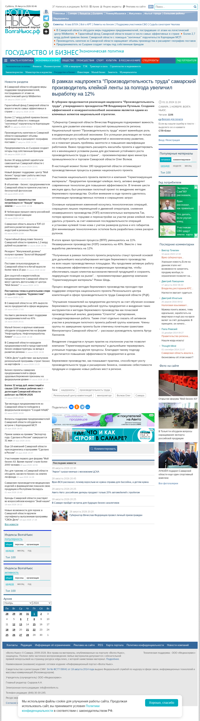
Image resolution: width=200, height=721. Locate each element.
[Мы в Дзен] (46, 31)
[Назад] (196, 187)
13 (20, 624)
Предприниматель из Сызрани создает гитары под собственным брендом (100, 44)
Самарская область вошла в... (178, 353)
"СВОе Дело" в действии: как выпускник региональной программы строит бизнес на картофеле (27, 361)
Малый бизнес (98, 72)
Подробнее (112, 659)
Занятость (112, 72)
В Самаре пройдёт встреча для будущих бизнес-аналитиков (85, 502)
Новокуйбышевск (116, 13)
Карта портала (114, 645)
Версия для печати (172, 119)
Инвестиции (83, 72)
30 (20, 614)
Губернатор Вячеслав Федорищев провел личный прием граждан (106, 515)
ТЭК (85, 66)
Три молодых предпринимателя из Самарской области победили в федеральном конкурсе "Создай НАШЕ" (27, 406)
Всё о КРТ (85, 24)
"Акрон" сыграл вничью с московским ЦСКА (75, 471)
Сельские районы (174, 13)
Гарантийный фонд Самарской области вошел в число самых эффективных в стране (129, 33)
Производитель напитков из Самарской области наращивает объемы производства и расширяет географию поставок (126, 40)
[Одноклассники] (76, 407)
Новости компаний (178, 645)
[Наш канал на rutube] (46, 25)
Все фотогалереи (168, 483)
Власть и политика (21, 60)
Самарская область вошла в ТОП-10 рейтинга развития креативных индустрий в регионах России (25, 227)
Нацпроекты (61, 18)
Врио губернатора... (173, 257)
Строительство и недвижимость (125, 66)
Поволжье (59, 13)
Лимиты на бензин (103, 24)
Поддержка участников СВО (131, 24)
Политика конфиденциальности (145, 645)
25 (7, 635)
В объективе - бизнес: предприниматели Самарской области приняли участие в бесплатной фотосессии (27, 187)
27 (20, 635)
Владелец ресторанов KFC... (177, 288)
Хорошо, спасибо (161, 702)
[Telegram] (82, 407)
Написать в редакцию (68, 6)
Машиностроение (52, 66)
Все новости (11, 524)
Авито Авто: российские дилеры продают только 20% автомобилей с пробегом (96, 492)
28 (7, 614)
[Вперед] (196, 235)
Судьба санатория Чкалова (164, 24)
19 (13, 629)
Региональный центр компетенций (73, 395)
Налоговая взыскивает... (175, 305)
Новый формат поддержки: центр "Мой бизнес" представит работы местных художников (26, 175)
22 (34, 629)
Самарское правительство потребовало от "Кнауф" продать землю (24, 202)
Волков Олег (123, 395)
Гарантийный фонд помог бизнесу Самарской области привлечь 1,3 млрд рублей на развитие (26, 242)
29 (13, 614)
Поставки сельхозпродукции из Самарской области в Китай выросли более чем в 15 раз (25, 266)
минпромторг (104, 395)
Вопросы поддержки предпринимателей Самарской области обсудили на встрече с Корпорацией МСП (27, 422)
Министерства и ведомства (38, 72)
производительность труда (95, 390)
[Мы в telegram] (46, 18)
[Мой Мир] (87, 407)
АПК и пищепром (72, 66)
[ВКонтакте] (71, 407)
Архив (95, 6)
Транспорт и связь (99, 66)
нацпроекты (68, 390)
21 (27, 629)
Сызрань (98, 13)
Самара (72, 13)
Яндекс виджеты (112, 6)
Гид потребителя (186, 60)
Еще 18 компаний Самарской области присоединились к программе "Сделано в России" (27, 449)
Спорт (100, 60)
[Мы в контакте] (46, 11)
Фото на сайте (169, 366)
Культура (111, 60)
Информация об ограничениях (53, 645)
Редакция (26, 645)
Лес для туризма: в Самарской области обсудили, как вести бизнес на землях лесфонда (26, 473)
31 (27, 614)
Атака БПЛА (71, 24)
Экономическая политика (101, 51)
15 (34, 624)
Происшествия (85, 60)
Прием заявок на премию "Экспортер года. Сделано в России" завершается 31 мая (26, 437)
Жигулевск (135, 13)
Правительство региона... (176, 336)
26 (13, 635)
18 (7, 629)
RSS (85, 6)
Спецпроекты (150, 60)
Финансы (37, 66)
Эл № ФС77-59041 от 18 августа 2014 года (70, 669)
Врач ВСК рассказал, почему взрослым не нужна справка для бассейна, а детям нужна (100, 482)
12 (13, 624)
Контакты (12, 645)
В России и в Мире (129, 60)
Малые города (152, 13)
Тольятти (84, 13)
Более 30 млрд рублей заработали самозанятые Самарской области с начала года (24, 163)
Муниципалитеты (128, 72)
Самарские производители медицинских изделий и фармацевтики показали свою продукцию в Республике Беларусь (27, 486)
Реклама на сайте (136, 6)
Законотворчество (14, 72)
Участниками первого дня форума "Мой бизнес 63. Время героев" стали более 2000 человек (27, 461)
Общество (68, 60)
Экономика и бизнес (47, 60)
